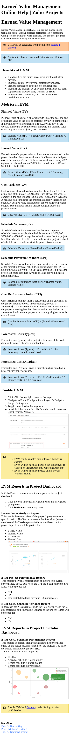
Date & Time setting (11, 726)
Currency (31, 707)
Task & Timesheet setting (14, 732)
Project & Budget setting (14, 729)
